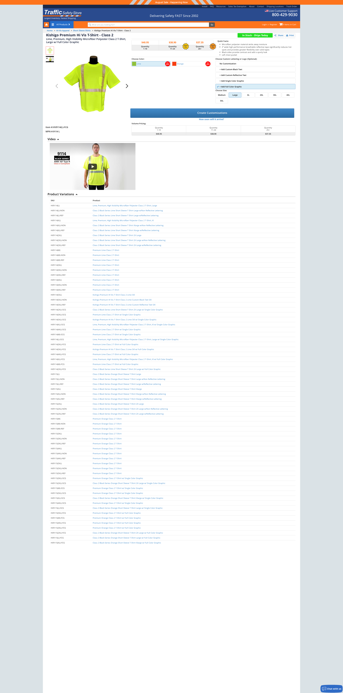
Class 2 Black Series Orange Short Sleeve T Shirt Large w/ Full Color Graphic (126, 537)
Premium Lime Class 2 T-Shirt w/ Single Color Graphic (117, 314)
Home (50, 30)
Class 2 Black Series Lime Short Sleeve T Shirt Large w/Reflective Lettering (126, 215)
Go (212, 24)
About (251, 6)
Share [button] (280, 35)
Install (204, 6)
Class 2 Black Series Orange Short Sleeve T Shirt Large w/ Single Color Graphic (128, 508)
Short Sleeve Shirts (82, 30)
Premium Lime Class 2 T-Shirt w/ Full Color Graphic (115, 344)
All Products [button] (62, 24)
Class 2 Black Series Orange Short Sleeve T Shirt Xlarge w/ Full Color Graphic (127, 542)
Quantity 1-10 (145, 47)
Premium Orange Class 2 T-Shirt (107, 418)
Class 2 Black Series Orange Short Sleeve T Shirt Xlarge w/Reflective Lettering (127, 399)
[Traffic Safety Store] (62, 13)
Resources (221, 6)
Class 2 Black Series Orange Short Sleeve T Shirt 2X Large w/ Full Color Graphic (128, 533)
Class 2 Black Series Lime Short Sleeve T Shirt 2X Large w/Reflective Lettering (127, 245)
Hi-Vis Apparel (62, 30)
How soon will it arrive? (211, 119)
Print (291, 35)
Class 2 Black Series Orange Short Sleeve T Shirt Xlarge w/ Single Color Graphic (128, 498)
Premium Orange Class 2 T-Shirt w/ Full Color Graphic (117, 513)
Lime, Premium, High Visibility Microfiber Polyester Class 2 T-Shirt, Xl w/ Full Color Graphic (133, 359)
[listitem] (151, 64)
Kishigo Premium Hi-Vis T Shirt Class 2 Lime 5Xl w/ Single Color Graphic (124, 319)
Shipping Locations (275, 6)
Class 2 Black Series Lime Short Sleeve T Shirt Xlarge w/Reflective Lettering (126, 230)
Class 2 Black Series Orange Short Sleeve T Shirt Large (117, 374)
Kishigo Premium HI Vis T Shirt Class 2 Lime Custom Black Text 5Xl (122, 299)
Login (264, 24)
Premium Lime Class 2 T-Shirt (106, 250)
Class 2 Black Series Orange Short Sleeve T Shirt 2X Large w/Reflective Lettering (128, 414)
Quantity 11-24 (172, 47)
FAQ (212, 6)
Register (273, 24)
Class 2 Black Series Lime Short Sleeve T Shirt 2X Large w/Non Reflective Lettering (129, 240)
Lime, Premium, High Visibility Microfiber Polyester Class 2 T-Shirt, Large (125, 205)
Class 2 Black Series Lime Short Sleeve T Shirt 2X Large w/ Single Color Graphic (128, 309)
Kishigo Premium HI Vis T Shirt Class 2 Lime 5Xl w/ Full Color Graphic (123, 349)
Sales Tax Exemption (237, 6)
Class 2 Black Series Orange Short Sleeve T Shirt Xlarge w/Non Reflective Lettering (129, 394)
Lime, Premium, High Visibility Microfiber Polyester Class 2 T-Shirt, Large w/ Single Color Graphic (136, 339)
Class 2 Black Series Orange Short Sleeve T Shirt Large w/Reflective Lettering (127, 384)
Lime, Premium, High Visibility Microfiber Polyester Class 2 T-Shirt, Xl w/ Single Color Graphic (134, 324)
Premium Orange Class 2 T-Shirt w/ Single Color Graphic (118, 478)
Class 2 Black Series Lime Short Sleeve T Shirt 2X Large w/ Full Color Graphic (127, 369)
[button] (127, 86)
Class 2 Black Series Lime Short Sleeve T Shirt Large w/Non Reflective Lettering (128, 210)
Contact (260, 6)
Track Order (291, 6)
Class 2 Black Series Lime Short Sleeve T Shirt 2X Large (117, 235)
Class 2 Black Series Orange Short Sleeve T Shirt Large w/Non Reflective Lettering (129, 379)
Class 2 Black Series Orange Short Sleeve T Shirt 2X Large (118, 404)
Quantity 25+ (200, 47)
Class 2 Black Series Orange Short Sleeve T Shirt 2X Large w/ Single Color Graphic (129, 483)
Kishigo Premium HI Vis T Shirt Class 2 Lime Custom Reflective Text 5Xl (124, 304)
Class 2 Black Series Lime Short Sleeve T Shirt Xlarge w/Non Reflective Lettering (128, 225)
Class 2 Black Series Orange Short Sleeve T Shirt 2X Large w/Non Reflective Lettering (130, 409)
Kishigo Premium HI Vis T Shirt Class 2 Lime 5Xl (114, 294)
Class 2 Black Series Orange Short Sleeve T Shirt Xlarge (117, 389)
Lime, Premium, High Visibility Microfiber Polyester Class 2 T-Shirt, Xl (123, 220)
